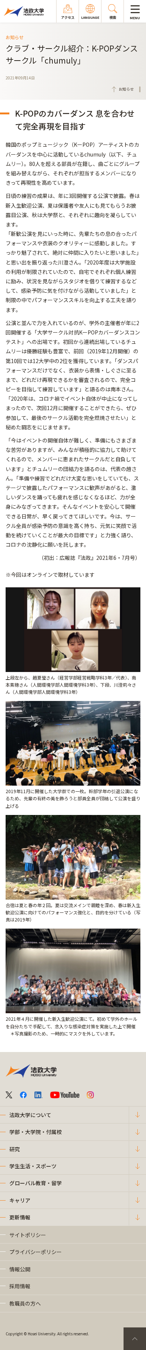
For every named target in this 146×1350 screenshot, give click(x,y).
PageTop (135, 1338)
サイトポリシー (27, 1235)
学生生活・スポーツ (33, 1166)
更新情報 (19, 1217)
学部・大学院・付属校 (35, 1132)
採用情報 (19, 1286)
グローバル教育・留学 (35, 1183)
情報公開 (19, 1269)
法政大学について (30, 1115)
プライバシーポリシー (35, 1252)
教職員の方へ (25, 1303)
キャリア (19, 1200)
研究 (14, 1149)
